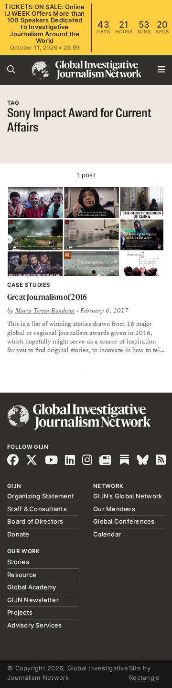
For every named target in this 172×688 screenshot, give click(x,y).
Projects (19, 612)
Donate (18, 534)
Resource (21, 574)
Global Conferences (124, 521)
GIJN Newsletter (33, 600)
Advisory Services (34, 625)
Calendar (107, 534)
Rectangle (144, 677)
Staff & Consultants (37, 509)
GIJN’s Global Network (127, 496)
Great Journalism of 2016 (47, 297)
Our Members (114, 509)
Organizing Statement (40, 496)
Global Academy (31, 587)
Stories (18, 562)
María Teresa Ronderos (45, 310)
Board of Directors (35, 521)
